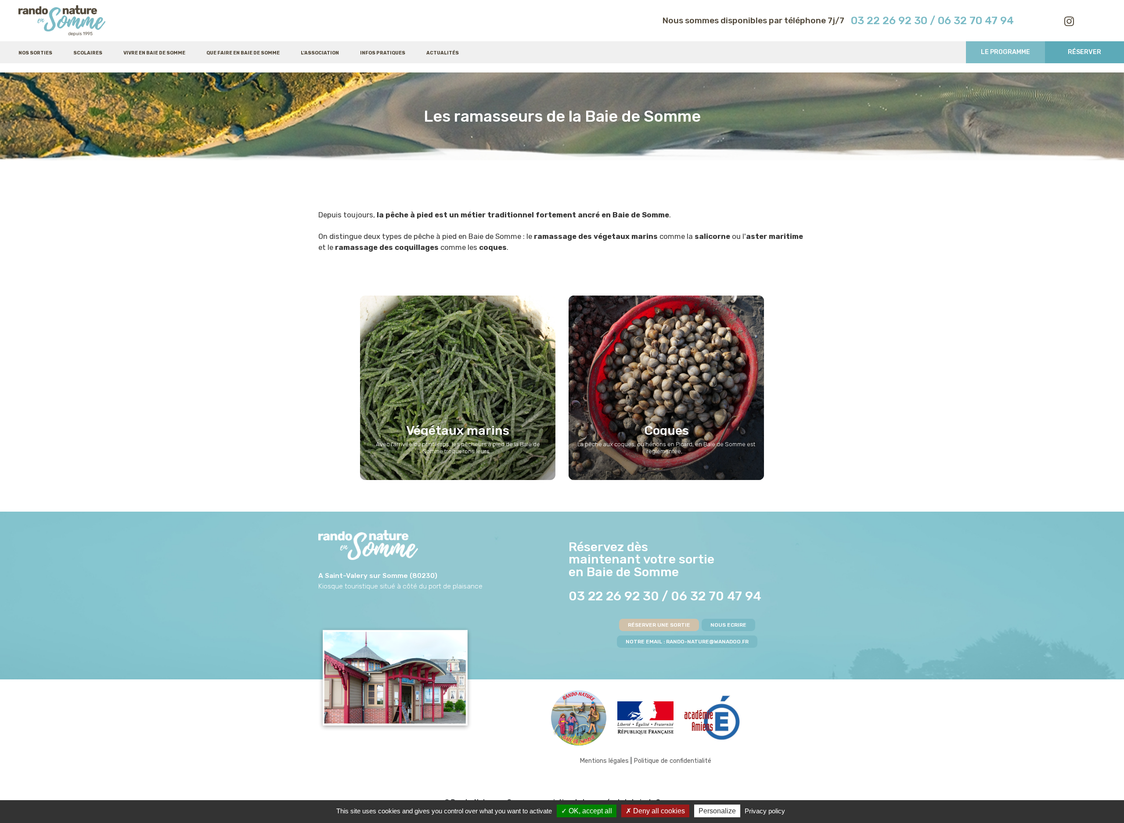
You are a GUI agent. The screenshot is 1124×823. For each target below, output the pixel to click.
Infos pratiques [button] (382, 53)
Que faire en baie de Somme (243, 53)
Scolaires (87, 53)
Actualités (442, 53)
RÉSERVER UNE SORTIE (659, 625)
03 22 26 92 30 (889, 20)
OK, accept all (589, 811)
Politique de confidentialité (672, 761)
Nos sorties (35, 53)
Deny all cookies (658, 811)
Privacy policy (765, 811)
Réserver (1084, 52)
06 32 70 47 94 (716, 595)
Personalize (717, 811)
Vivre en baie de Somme (154, 53)
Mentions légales (604, 761)
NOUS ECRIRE (728, 625)
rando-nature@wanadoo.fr (707, 642)
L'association (320, 53)
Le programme (1005, 52)
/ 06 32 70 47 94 (972, 20)
